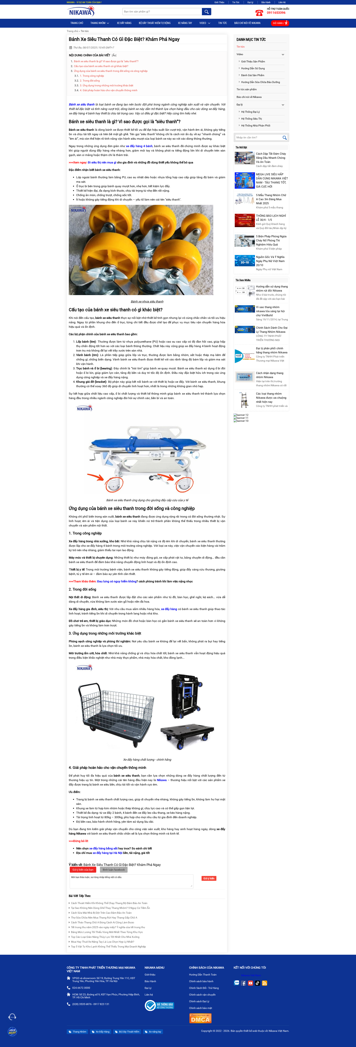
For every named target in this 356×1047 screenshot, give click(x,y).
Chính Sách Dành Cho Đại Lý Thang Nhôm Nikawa (272, 330)
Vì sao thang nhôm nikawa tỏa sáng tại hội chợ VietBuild (270, 311)
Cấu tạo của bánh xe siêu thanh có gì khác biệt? (101, 66)
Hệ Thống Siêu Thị (251, 118)
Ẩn (114, 55)
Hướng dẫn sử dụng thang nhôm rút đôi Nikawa (272, 288)
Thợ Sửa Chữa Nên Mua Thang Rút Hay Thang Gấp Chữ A (104, 917)
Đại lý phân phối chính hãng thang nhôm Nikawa (271, 350)
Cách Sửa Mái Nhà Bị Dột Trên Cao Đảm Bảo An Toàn (101, 912)
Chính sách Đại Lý (199, 1001)
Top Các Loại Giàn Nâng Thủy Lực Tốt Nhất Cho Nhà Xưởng (105, 936)
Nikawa (162, 780)
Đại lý (240, 104)
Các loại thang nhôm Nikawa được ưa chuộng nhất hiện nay (271, 398)
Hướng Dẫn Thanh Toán (203, 974)
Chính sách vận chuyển (202, 994)
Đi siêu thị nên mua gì (102, 162)
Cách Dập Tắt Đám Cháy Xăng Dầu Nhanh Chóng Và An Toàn (271, 158)
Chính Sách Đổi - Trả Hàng (204, 987)
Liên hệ (149, 994)
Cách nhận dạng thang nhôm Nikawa (269, 375)
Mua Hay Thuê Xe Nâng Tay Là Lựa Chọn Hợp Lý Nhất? (102, 941)
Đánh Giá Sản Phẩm (252, 75)
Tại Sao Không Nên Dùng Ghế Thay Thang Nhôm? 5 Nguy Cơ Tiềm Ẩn (110, 907)
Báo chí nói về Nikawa (247, 23)
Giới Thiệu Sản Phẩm (253, 61)
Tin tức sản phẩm (247, 89)
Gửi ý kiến (209, 878)
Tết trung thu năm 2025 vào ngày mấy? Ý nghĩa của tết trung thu (108, 927)
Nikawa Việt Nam (251, 975)
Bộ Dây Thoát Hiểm (128, 1031)
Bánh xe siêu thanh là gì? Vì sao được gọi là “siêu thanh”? (106, 61)
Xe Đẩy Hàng (124, 23)
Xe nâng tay (185, 23)
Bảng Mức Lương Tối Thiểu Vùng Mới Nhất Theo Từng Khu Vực (107, 932)
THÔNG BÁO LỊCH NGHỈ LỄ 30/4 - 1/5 (271, 218)
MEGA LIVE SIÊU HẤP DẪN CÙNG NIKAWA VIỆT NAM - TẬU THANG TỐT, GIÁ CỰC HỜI (272, 180)
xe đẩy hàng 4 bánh (139, 146)
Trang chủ (76, 23)
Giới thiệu (150, 974)
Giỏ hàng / (280, 22)
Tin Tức (235, 2)
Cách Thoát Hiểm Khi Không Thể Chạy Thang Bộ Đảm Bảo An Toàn (109, 903)
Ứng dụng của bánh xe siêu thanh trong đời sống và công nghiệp (111, 70)
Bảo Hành (265, 2)
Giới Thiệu (219, 2)
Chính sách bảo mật (200, 1008)
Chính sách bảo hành (201, 981)
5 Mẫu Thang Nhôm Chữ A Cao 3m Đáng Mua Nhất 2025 (271, 199)
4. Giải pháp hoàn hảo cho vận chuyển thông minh (108, 90)
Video (203, 23)
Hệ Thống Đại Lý (250, 111)
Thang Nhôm (97, 23)
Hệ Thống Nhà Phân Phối (255, 125)
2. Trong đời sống (90, 80)
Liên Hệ (282, 2)
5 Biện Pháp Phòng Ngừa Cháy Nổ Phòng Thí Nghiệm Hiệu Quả (271, 240)
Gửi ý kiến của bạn (82, 869)
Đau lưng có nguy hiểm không (116, 581)
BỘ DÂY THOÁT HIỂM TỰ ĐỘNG (155, 23)
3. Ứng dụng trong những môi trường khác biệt (106, 85)
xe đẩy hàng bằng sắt (103, 848)
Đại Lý (250, 2)
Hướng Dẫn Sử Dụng (253, 68)
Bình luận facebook (114, 869)
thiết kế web (250, 1030)
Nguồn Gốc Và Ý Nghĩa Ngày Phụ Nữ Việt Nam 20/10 (270, 261)
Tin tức (222, 23)
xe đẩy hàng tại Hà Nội (107, 853)
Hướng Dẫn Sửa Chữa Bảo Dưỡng (260, 82)
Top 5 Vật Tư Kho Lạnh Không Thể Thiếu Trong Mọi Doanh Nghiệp (108, 946)
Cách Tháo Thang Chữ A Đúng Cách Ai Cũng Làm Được (102, 922)
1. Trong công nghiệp (92, 75)
